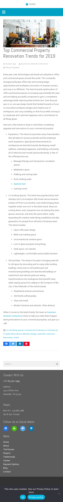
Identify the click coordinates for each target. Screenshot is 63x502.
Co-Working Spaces (15, 330)
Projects (6, 453)
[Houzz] (14, 428)
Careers (6, 460)
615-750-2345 (14, 381)
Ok (22, 497)
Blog (5, 468)
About (6, 446)
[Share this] (6, 344)
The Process (8, 449)
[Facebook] (6, 428)
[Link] (31, 4)
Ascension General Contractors (34, 64)
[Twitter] (23, 428)
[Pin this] (26, 344)
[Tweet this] (13, 344)
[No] (59, 493)
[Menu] (3, 12)
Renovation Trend (11, 337)
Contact (7, 471)
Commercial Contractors (35, 330)
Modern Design (30, 334)
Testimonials (9, 457)
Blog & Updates (13, 67)
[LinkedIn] (31, 428)
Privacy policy (36, 497)
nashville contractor (46, 334)
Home (6, 442)
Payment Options (11, 464)
